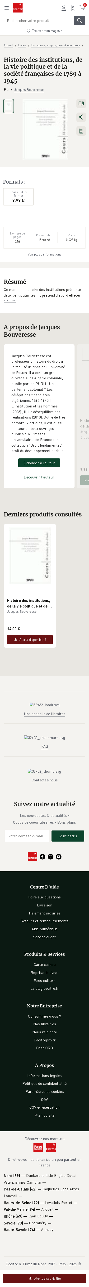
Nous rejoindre (44, 1032)
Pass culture (44, 980)
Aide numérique (45, 928)
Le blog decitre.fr (44, 988)
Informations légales (44, 1075)
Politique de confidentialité (44, 1083)
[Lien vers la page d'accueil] (18, 8)
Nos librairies (44, 1024)
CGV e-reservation (44, 1107)
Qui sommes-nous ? (44, 1016)
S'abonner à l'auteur (39, 463)
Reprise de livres (45, 972)
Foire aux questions (44, 897)
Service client (44, 937)
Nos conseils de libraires (44, 713)
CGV (44, 1099)
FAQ (44, 746)
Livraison (44, 905)
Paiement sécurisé (44, 913)
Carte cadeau (45, 964)
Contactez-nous (45, 780)
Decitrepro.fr (45, 1040)
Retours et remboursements (45, 920)
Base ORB (44, 1047)
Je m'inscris (68, 836)
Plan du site (45, 1115)
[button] (44, 292)
